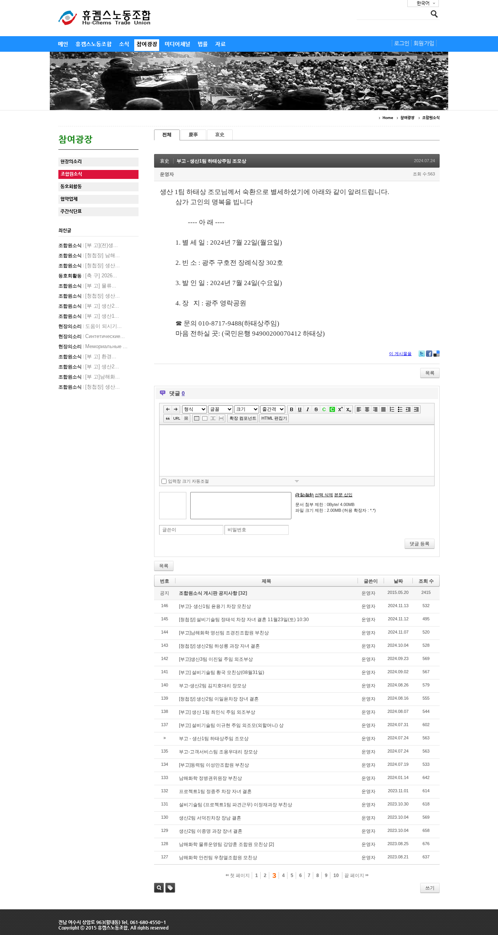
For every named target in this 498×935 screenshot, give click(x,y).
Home (387, 118)
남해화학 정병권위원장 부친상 (210, 778)
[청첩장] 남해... (102, 255)
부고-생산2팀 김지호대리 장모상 (212, 685)
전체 (167, 134)
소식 (124, 44)
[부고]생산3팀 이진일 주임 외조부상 (216, 659)
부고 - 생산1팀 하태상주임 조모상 (211, 161)
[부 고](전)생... (101, 245)
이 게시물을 (400, 353)
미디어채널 (177, 44)
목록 (430, 373)
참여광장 (147, 44)
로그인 (402, 43)
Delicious (436, 353)
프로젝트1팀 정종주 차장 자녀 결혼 (215, 791)
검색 (159, 888)
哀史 (219, 134)
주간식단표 (71, 211)
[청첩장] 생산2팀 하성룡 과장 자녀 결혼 (219, 646)
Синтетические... (105, 336)
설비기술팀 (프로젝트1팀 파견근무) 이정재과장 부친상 (235, 804)
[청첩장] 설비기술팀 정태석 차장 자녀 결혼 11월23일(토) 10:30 (244, 619)
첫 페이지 (239, 875)
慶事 (193, 134)
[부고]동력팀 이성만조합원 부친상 (214, 765)
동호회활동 (71, 186)
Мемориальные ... (106, 346)
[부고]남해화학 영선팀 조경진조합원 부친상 (224, 633)
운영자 (167, 174)
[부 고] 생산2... (102, 306)
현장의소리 (71, 161)
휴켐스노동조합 (93, 44)
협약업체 (68, 198)
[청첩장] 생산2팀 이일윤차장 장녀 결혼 (219, 699)
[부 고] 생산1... (102, 316)
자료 (220, 44)
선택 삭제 (324, 494)
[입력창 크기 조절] (297, 481)
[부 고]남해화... (102, 377)
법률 (203, 44)
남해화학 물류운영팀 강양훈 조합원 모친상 (223, 844)
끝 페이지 (354, 875)
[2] (271, 844)
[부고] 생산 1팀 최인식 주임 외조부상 (217, 712)
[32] (242, 593)
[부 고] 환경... (100, 356)
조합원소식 (431, 118)
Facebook (429, 353)
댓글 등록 (420, 543)
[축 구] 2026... (101, 275)
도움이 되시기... (103, 326)
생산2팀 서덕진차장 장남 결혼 (210, 818)
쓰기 (430, 888)
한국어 (423, 3)
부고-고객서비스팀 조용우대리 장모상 (218, 752)
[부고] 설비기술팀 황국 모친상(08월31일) (221, 672)
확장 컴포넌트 (243, 418)
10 (336, 875)
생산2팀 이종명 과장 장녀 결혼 (210, 831)
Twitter (422, 353)
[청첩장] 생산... (102, 265)
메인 (63, 44)
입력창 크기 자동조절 (188, 481)
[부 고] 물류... (100, 286)
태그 (170, 888)
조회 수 (426, 581)
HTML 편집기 (274, 418)
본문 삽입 (343, 494)
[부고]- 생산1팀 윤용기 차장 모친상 (215, 606)
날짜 (398, 581)
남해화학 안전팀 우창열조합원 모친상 (218, 857)
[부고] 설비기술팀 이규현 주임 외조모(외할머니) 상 (231, 725)
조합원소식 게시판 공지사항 (208, 593)
